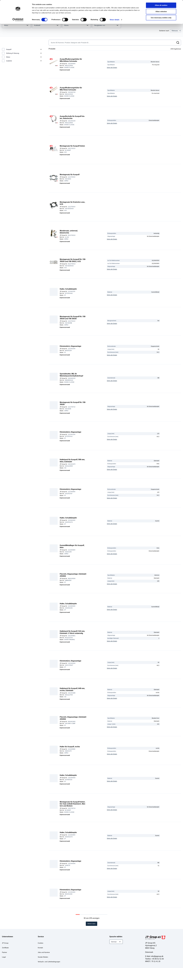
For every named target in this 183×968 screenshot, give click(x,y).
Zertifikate (5, 948)
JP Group (5, 943)
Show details (114, 20)
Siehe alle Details (112, 67)
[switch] (65, 19)
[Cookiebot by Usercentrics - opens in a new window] (18, 19)
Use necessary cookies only (161, 18)
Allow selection (161, 11)
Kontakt (40, 948)
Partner (4, 952)
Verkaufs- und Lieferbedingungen (49, 961)
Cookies (40, 943)
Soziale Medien (43, 957)
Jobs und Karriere (44, 952)
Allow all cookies (161, 5)
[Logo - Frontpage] (163, 937)
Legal (4, 957)
